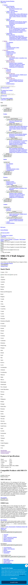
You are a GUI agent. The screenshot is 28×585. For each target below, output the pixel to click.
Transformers (6, 552)
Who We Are (4, 532)
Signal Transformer (18, 81)
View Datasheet (4, 264)
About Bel (5, 534)
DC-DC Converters (22, 28)
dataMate (15, 79)
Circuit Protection (7, 547)
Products (5, 5)
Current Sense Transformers (15, 39)
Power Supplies (8, 239)
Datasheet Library (13, 63)
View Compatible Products (7, 263)
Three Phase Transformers (21, 37)
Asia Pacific (15, 76)
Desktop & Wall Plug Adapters (16, 30)
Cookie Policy (22, 575)
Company (5, 68)
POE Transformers (13, 36)
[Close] (4, 105)
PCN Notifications (19, 67)
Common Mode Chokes (14, 14)
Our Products (4, 545)
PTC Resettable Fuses (17, 8)
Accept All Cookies (14, 582)
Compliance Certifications (15, 65)
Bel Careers (3, 1)
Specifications (4, 450)
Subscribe (3, 525)
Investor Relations (10, 1)
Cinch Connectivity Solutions (10, 537)
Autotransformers (13, 38)
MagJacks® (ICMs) (13, 21)
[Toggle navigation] (9, 100)
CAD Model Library (14, 58)
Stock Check (6, 559)
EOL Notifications (7, 563)
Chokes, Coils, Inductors (9, 548)
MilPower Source (7, 539)
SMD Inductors (23, 14)
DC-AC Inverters (13, 29)
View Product (4, 497)
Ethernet (5, 550)
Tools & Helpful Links (5, 556)
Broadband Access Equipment (16, 23)
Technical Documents (5, 451)
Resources (5, 50)
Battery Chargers (21, 29)
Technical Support (5, 453)
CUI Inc (11, 79)
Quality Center (6, 561)
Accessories (12, 10)
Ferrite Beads (23, 15)
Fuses (10, 8)
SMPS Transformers (22, 38)
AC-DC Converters (13, 28)
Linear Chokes (12, 16)
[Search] (14, 86)
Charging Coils (19, 16)
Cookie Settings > (14, 578)
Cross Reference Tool (8, 560)
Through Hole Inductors (14, 15)
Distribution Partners (20, 526)
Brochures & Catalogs (20, 64)
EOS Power (20, 79)
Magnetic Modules (22, 21)
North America (12, 74)
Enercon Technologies (8, 538)
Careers (5, 536)
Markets (5, 41)
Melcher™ (11, 81)
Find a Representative (11, 526)
